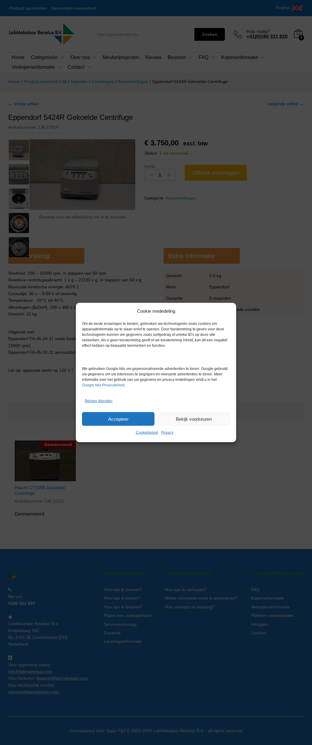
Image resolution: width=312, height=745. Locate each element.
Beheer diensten (98, 401)
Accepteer (118, 418)
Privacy (167, 432)
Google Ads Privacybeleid (103, 385)
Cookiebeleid (147, 432)
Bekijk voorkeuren (194, 418)
